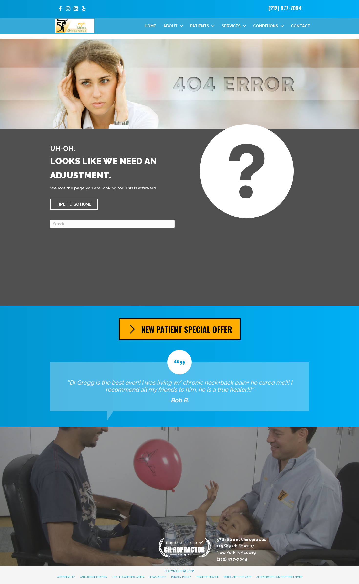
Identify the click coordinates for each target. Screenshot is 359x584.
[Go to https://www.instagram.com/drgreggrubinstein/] (68, 9)
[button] (74, 204)
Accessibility (66, 577)
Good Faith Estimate (237, 577)
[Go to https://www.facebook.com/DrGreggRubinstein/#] (60, 9)
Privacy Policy (181, 577)
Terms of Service (207, 577)
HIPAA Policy (157, 577)
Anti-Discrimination (93, 577)
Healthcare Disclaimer (128, 577)
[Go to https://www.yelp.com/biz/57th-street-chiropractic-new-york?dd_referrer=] (83, 9)
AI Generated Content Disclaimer (279, 577)
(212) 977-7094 (285, 8)
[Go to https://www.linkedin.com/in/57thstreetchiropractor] (75, 9)
